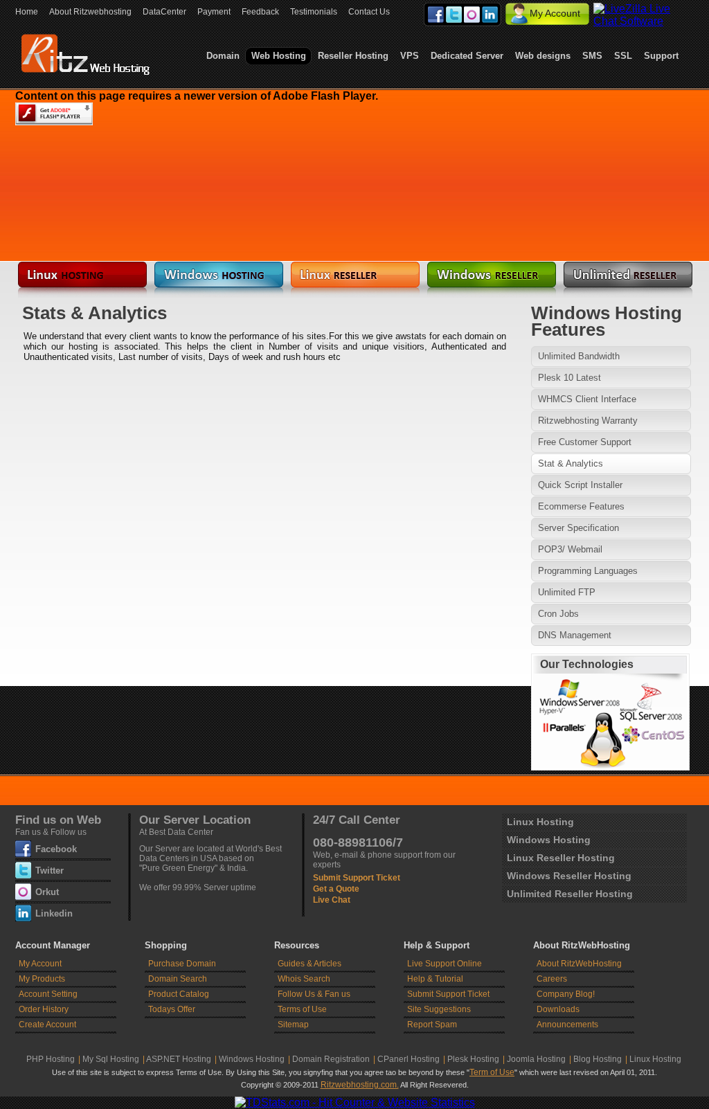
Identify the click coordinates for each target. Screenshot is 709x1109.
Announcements (567, 1024)
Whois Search (304, 979)
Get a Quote (336, 889)
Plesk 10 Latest (569, 377)
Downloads (558, 1009)
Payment (214, 12)
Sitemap (293, 1024)
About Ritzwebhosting (90, 12)
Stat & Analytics (570, 463)
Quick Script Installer (580, 485)
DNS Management (574, 635)
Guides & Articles (309, 963)
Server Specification (578, 528)
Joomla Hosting (536, 1059)
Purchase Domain (182, 963)
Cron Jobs (558, 613)
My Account (555, 13)
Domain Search (177, 979)
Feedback (260, 12)
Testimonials (313, 12)
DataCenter (164, 12)
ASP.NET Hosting (178, 1059)
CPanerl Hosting (408, 1059)
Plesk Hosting (473, 1059)
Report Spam (432, 1024)
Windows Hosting (549, 839)
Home (26, 12)
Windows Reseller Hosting (569, 875)
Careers (552, 979)
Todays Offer (171, 1009)
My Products (42, 979)
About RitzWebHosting (579, 963)
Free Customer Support (584, 442)
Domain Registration (331, 1059)
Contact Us (369, 12)
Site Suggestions (439, 1009)
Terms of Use (302, 1009)
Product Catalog (178, 994)
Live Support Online (444, 963)
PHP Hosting (50, 1059)
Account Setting (48, 994)
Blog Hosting (597, 1059)
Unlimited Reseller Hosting (570, 893)
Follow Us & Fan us (314, 994)
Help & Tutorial (435, 979)
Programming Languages (588, 571)
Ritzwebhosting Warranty (588, 420)
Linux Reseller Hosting (561, 857)
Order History (44, 1009)
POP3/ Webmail (570, 549)
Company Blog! (566, 994)
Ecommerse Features (581, 506)
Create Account (47, 1024)
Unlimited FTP (566, 592)
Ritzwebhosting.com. (360, 1085)
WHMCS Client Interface (587, 399)
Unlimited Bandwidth (579, 356)
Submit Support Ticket (356, 878)
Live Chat (331, 900)
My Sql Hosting (110, 1059)
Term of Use (491, 1072)
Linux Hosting (540, 821)
